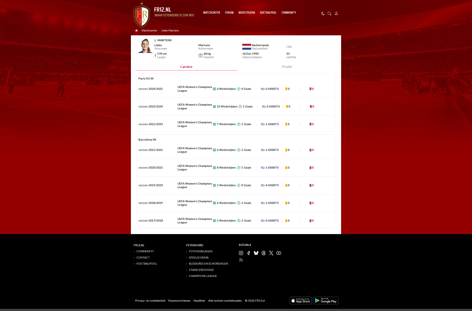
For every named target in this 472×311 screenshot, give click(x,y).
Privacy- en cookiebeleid (150, 300)
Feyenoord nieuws (179, 300)
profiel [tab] (287, 67)
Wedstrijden (247, 12)
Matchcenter (211, 12)
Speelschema (199, 257)
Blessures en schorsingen (208, 263)
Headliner (199, 300)
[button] (329, 13)
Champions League (203, 276)
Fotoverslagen (200, 251)
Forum (229, 12)
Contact (143, 257)
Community (289, 12)
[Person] (336, 12)
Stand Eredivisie (201, 269)
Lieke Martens (170, 30)
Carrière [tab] (186, 67)
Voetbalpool (268, 12)
